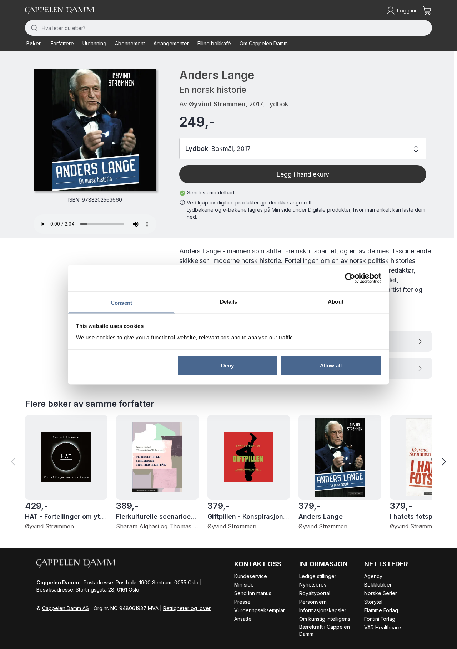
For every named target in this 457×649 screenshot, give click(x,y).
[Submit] (33, 28)
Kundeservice (250, 576)
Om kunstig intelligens (324, 619)
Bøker (33, 43)
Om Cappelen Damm (264, 43)
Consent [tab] (121, 302)
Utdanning (94, 43)
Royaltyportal (314, 593)
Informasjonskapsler (322, 610)
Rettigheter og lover (187, 608)
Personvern (313, 602)
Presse (242, 602)
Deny (227, 365)
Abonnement (130, 43)
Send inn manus (252, 593)
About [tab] (335, 301)
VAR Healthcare (382, 627)
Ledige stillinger (317, 576)
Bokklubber (378, 585)
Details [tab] (228, 301)
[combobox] (228, 28)
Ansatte (243, 619)
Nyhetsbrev (313, 585)
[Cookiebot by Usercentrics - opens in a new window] (350, 278)
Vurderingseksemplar (259, 610)
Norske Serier (380, 593)
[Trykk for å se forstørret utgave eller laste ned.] (95, 130)
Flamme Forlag (381, 610)
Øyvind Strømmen (217, 104)
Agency (373, 576)
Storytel (373, 602)
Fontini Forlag (379, 619)
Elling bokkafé (214, 43)
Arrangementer (171, 43)
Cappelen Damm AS (65, 608)
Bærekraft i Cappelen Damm (324, 630)
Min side (244, 585)
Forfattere (62, 43)
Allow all (331, 365)
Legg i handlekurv (302, 174)
